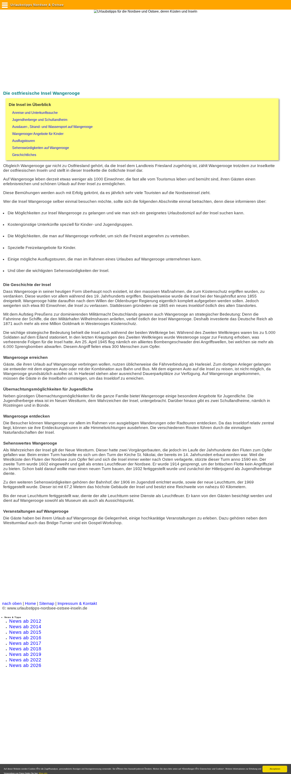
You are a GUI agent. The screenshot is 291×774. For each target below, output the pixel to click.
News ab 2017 (25, 643)
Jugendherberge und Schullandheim (39, 120)
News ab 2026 (25, 665)
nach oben (12, 603)
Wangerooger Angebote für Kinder (37, 134)
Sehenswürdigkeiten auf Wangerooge (40, 148)
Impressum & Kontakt (77, 603)
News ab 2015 (25, 632)
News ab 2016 (25, 637)
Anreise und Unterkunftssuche (35, 112)
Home (30, 603)
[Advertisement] (79, 47)
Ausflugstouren (23, 141)
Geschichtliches (24, 155)
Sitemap (46, 603)
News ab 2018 (25, 648)
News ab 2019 (25, 654)
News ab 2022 (25, 659)
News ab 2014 (25, 626)
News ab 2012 (25, 621)
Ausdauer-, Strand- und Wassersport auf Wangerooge (52, 127)
